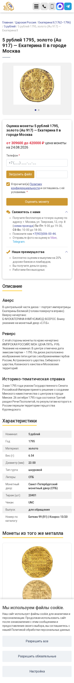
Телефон (13, 155)
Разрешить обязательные (37, 656)
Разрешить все (37, 641)
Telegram (19, 241)
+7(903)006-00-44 (44, 233)
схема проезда (23, 225)
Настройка (37, 671)
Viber (53, 237)
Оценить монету (37, 202)
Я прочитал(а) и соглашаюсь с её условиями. (38, 188)
